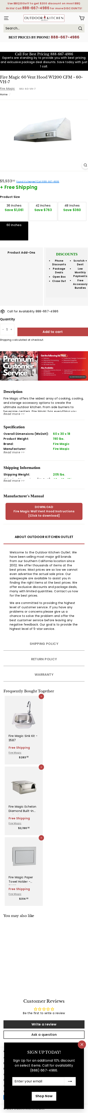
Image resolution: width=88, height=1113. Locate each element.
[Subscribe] (70, 1081)
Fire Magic (7, 89)
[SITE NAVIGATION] (5, 18)
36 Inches (14, 207)
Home (3, 94)
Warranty (44, 674)
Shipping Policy (44, 643)
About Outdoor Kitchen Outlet (44, 537)
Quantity (7, 319)
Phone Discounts (59, 262)
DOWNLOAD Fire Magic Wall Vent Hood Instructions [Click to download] (44, 511)
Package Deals (59, 270)
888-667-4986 (65, 37)
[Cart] (82, 18)
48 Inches (72, 207)
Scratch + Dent (80, 262)
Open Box (59, 276)
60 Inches (14, 225)
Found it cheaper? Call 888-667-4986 (37, 181)
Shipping (6, 340)
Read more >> (14, 414)
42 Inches (43, 207)
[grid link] (24, 712)
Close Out (59, 281)
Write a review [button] (44, 1024)
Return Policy (44, 659)
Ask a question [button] (44, 1034)
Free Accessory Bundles (80, 284)
